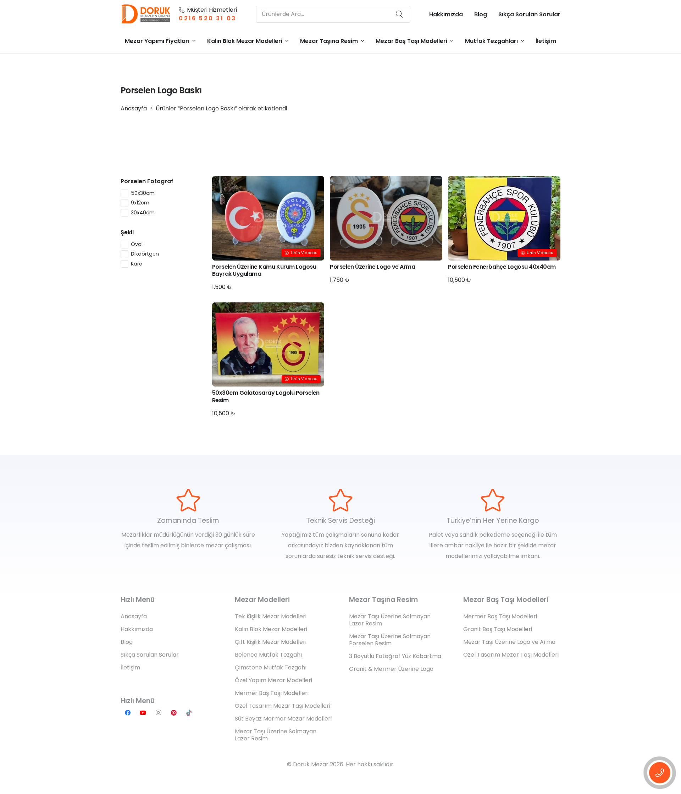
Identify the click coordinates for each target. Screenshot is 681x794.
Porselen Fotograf (147, 181)
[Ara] (399, 14)
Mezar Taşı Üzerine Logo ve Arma (509, 642)
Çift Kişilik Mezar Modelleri (270, 642)
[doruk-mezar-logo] (146, 14)
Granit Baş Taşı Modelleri (497, 629)
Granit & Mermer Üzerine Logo (391, 669)
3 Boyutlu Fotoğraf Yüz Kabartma (395, 656)
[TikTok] (189, 713)
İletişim (130, 667)
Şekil (127, 232)
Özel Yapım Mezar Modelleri (273, 680)
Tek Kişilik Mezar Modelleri (270, 616)
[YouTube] (143, 713)
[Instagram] (158, 713)
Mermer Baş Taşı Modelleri (272, 693)
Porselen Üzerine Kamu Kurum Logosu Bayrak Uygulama (264, 270)
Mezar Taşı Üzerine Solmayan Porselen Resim (390, 639)
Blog (127, 642)
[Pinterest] (174, 713)
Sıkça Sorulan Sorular (150, 655)
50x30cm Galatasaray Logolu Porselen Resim (266, 396)
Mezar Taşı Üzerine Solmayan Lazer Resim (275, 735)
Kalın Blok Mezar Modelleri (271, 629)
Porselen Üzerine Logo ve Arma (372, 267)
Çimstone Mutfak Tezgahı (270, 667)
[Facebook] (128, 713)
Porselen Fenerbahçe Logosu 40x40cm (502, 267)
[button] (194, 40)
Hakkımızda (137, 629)
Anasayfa (134, 108)
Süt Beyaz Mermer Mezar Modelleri (283, 718)
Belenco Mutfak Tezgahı (268, 655)
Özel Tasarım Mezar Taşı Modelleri (282, 706)
